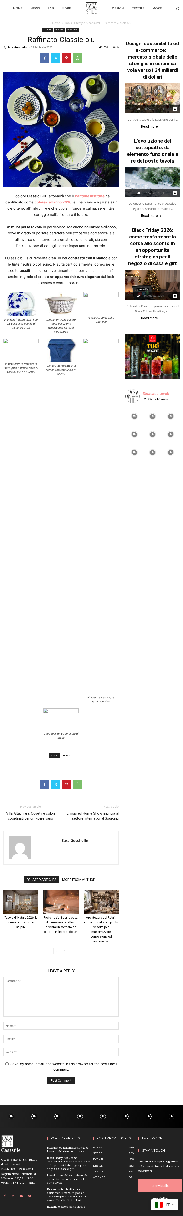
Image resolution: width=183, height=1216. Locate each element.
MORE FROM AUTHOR (78, 880)
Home (56, 23)
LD (138, 109)
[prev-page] (56, 951)
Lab (67, 23)
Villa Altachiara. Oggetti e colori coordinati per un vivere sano (30, 816)
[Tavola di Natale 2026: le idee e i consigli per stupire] (20, 902)
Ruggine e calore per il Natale (66, 1207)
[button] (178, 8)
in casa (59, 29)
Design (47, 29)
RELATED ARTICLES (41, 880)
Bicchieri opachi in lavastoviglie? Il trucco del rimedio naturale (67, 1149)
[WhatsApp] (77, 58)
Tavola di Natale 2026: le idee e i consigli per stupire (21, 922)
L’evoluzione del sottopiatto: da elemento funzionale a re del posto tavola (67, 1179)
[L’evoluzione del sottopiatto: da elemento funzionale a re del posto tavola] (152, 182)
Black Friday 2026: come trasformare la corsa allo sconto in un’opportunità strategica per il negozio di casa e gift (68, 1164)
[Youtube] (29, 1196)
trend (66, 755)
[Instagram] (13, 1196)
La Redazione (153, 1138)
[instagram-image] (134, 416)
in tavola (72, 29)
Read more (149, 126)
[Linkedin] (21, 1196)
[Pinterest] (66, 58)
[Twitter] (55, 58)
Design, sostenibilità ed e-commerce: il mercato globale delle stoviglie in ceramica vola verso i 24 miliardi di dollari (66, 1195)
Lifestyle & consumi (87, 23)
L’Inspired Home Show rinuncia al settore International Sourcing (93, 816)
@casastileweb (155, 393)
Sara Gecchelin (17, 47)
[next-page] (64, 951)
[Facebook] (44, 58)
